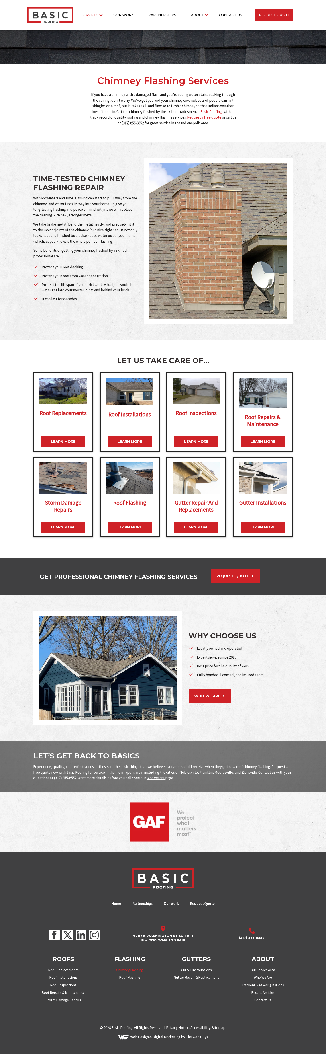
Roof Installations (63, 977)
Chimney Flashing (129, 970)
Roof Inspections (63, 985)
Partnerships (162, 15)
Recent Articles (263, 992)
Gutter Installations (196, 970)
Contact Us (230, 15)
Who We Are (263, 977)
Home (116, 904)
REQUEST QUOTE (232, 576)
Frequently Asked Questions (263, 985)
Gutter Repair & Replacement (196, 977)
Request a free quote (204, 117)
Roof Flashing (129, 977)
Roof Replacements (63, 970)
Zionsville (249, 772)
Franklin (206, 772)
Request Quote (274, 15)
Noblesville (188, 772)
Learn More (63, 442)
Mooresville (223, 772)
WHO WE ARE (207, 696)
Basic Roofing (211, 111)
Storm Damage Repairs (63, 1000)
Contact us (266, 772)
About (197, 15)
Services (90, 15)
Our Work (123, 15)
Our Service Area (263, 970)
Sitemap (218, 1027)
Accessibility (200, 1027)
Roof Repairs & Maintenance (63, 992)
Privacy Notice (177, 1027)
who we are (156, 777)
